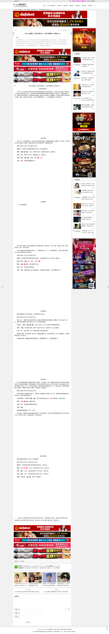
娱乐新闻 (84, 5)
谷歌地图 (69, 524)
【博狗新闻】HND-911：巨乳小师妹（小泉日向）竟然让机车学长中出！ (87, 232)
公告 (70, 1)
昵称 (17, 504)
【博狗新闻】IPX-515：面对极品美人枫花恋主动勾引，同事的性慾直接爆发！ (88, 199)
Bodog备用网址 (52, 5)
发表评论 (64, 30)
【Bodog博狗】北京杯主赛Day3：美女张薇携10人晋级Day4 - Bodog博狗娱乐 (42, 462)
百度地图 (65, 524)
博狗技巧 (72, 5)
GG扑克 (88, 1)
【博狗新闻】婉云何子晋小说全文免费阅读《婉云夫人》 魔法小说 (87, 192)
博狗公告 (59, 5)
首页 (45, 5)
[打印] (59, 30)
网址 (16, 511)
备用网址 (93, 1)
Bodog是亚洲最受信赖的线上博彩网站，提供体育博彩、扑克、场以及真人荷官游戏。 (54, 526)
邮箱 (17, 508)
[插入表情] (66, 504)
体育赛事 (90, 5)
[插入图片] (69, 504)
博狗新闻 (78, 5)
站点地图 (60, 524)
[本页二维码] (107, 629)
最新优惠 (66, 5)
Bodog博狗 (49, 460)
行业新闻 (20, 9)
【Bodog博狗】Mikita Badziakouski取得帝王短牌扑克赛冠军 (87, 100)
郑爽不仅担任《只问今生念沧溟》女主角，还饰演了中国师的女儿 (87, 205)
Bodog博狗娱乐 (19, 5)
